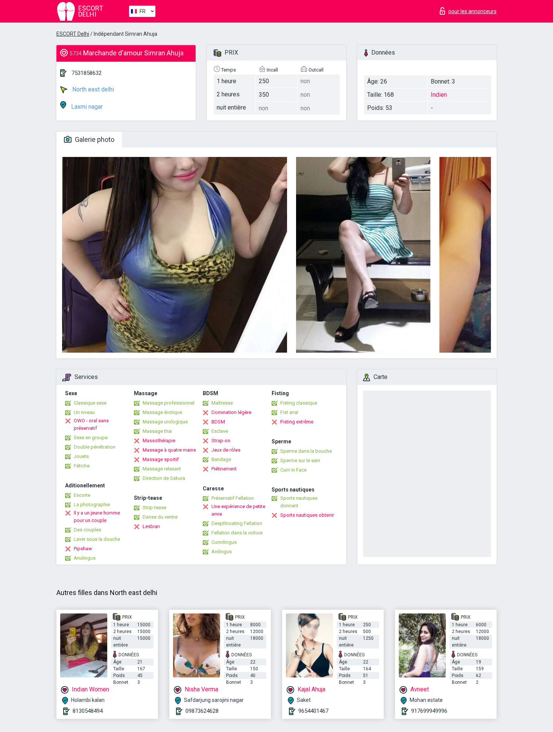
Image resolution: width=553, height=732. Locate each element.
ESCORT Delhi (72, 34)
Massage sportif (161, 459)
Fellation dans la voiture (237, 533)
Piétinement (224, 469)
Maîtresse (222, 403)
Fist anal (289, 412)
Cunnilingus (224, 542)
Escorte (82, 495)
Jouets (81, 456)
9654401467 (313, 711)
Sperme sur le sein (300, 460)
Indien (439, 94)
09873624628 (202, 711)
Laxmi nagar (86, 106)
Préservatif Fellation (232, 498)
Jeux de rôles (225, 450)
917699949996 (429, 711)
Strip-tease (154, 507)
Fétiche (82, 466)
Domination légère (231, 412)
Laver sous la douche (97, 539)
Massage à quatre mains (169, 450)
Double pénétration (94, 447)
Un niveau (84, 412)
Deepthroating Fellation (236, 523)
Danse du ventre (160, 517)
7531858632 (86, 73)
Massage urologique (165, 422)
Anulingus (85, 558)
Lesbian (151, 526)
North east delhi (92, 89)
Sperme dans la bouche (306, 451)
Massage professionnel (168, 403)
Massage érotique (162, 412)
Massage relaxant (162, 469)
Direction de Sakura (164, 478)
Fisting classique (298, 403)
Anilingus (221, 551)
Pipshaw (83, 548)
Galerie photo (93, 139)
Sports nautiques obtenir (307, 515)
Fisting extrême (296, 422)
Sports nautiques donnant (299, 501)
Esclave (219, 431)
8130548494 (88, 711)
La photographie (92, 504)
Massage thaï (157, 431)
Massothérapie (159, 440)
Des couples (87, 530)
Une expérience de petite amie (238, 510)
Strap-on (220, 440)
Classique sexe (90, 403)
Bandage (221, 459)
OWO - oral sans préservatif (91, 424)
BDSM (218, 422)
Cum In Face (293, 470)
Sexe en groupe (91, 437)
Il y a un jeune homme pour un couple (97, 516)
